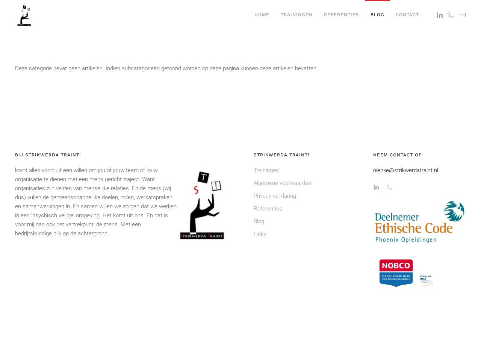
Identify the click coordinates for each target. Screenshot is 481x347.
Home (261, 14)
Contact (407, 14)
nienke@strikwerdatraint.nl (405, 170)
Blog (377, 14)
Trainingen (297, 14)
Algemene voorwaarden (282, 183)
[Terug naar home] (24, 15)
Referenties (341, 14)
